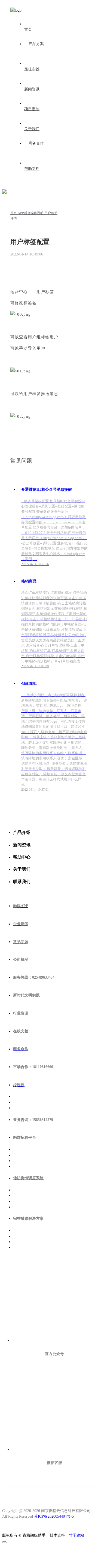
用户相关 (50, 213)
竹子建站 (76, 1535)
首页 (14, 213)
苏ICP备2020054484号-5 (54, 1516)
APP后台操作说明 (31, 213)
